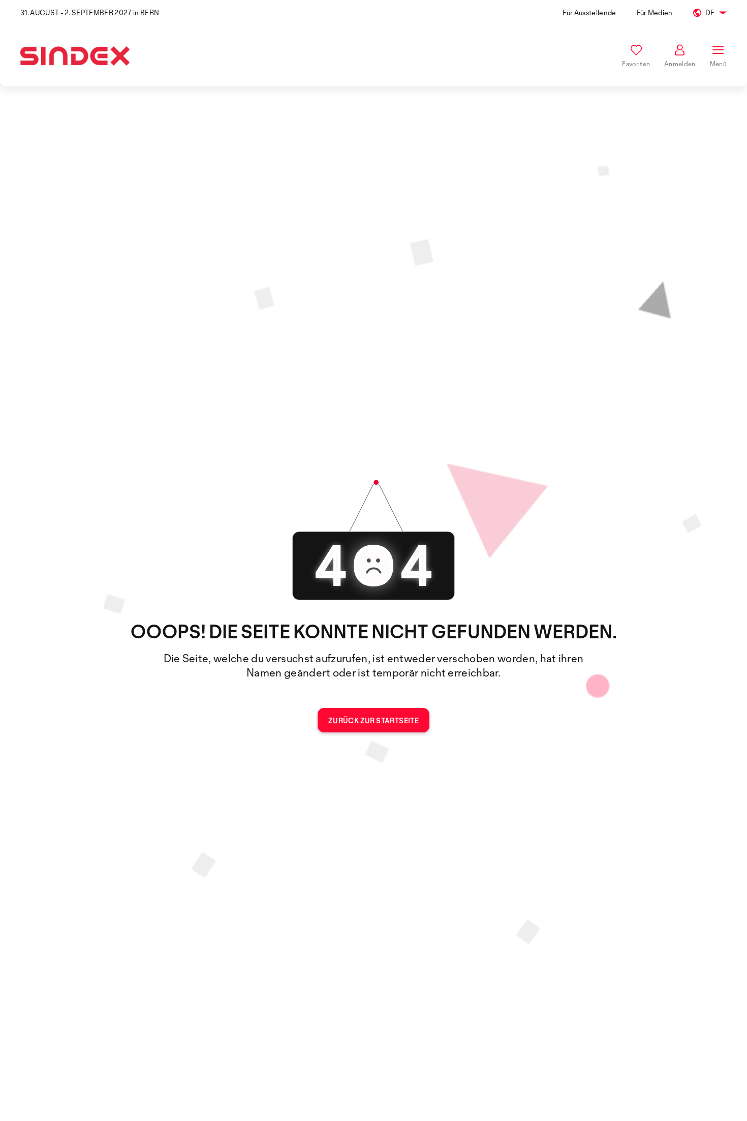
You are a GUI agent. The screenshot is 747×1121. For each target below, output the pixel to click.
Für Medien (655, 12)
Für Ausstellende (589, 12)
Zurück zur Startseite (373, 720)
